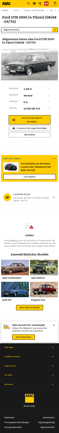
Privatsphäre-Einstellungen (16, 422)
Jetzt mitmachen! (23, 337)
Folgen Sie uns (10, 366)
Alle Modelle (29, 135)
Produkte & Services (12, 357)
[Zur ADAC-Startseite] (6, 3)
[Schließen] (54, 325)
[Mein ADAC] (34, 3)
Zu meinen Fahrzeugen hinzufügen (32, 128)
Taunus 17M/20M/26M (34, 10)
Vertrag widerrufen (13, 427)
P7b (51, 10)
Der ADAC (8, 375)
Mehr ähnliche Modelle (30, 307)
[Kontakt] (39, 3)
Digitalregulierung (46, 422)
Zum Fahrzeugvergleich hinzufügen (31, 120)
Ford (16, 10)
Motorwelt (9, 384)
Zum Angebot (29, 177)
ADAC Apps (9, 347)
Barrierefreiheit (48, 427)
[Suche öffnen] (28, 3)
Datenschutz (49, 417)
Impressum (9, 417)
